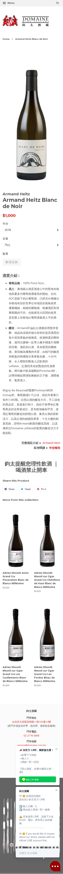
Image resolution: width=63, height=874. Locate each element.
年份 (5, 224)
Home (6, 39)
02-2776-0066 (31, 735)
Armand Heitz (51, 443)
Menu (11, 3)
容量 (5, 239)
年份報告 (54, 448)
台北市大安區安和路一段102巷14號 (31, 721)
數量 (5, 254)
